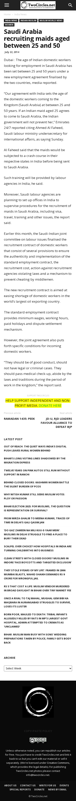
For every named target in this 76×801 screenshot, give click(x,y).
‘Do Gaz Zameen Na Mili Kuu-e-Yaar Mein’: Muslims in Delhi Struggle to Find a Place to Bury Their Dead (35, 534)
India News (20, 14)
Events (64, 785)
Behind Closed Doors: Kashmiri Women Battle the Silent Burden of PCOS (36, 484)
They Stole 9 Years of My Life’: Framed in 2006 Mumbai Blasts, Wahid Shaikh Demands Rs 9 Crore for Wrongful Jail (34, 574)
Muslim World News (51, 20)
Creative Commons (58, 762)
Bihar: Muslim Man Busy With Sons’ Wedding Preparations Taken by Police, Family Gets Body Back (37, 638)
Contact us (27, 785)
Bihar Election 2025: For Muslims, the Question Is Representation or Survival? (37, 508)
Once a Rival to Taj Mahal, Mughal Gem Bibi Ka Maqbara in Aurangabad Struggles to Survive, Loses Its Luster (37, 602)
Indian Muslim (28, 20)
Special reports (20, 789)
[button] (70, 5)
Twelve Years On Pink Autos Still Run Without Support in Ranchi (37, 472)
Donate (39, 789)
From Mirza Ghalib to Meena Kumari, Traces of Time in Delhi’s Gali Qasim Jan (37, 520)
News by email (57, 789)
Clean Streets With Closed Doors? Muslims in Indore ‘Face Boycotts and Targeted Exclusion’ (38, 560)
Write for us (47, 785)
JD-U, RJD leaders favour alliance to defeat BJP (56, 423)
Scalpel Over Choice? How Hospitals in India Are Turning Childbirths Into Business (38, 548)
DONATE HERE (50, 405)
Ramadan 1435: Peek (19, 419)
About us (10, 785)
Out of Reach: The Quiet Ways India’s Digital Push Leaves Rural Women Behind (35, 448)
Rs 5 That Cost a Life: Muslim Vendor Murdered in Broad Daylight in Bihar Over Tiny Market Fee (37, 588)
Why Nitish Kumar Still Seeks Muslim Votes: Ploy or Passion (34, 496)
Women (9, 24)
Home (7, 14)
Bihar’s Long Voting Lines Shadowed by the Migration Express (34, 460)
